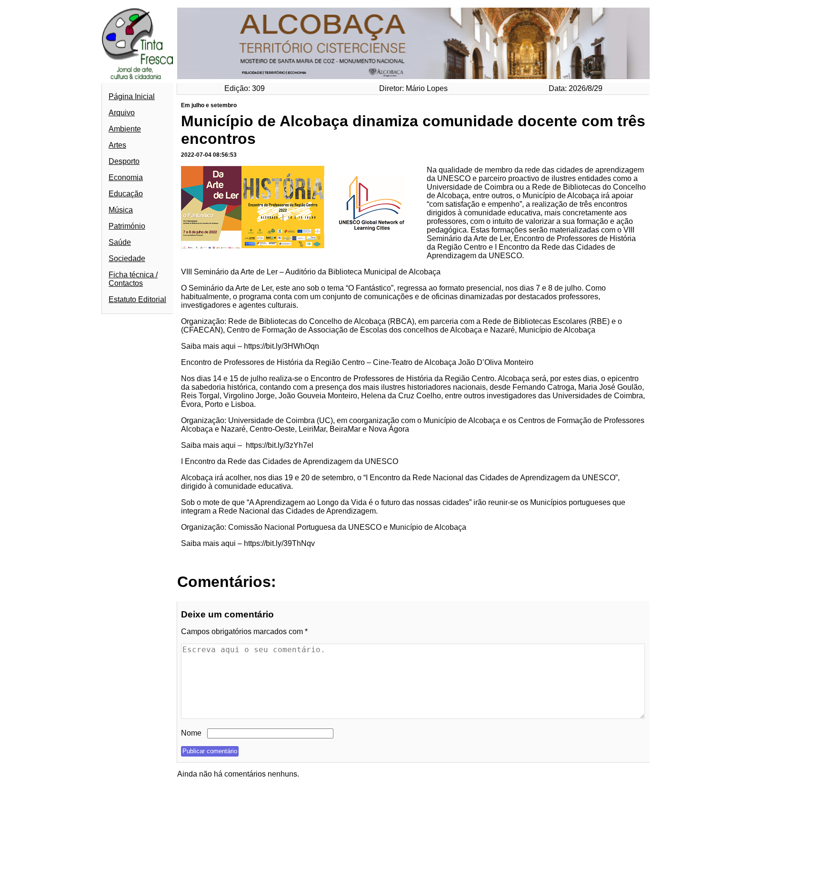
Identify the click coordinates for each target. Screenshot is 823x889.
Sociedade (127, 258)
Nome (191, 733)
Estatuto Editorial (137, 299)
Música (121, 210)
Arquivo (122, 113)
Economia (126, 177)
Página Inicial (132, 96)
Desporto (124, 161)
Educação (126, 194)
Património (127, 226)
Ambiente (125, 129)
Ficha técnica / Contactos (133, 279)
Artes (117, 145)
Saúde (120, 242)
